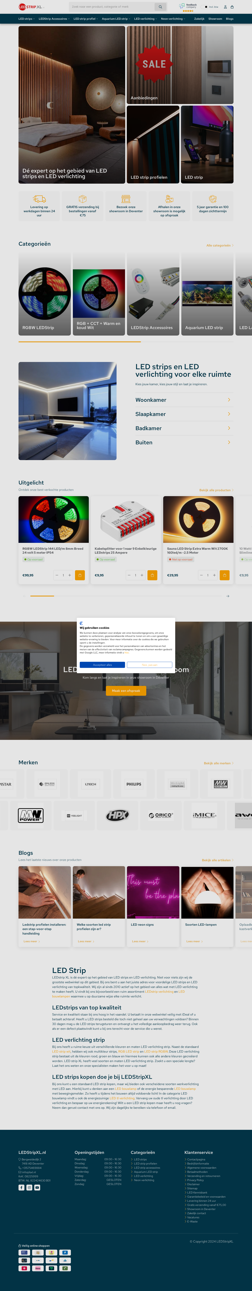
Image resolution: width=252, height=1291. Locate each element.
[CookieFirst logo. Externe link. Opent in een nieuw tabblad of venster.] (81, 623)
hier (127, 652)
